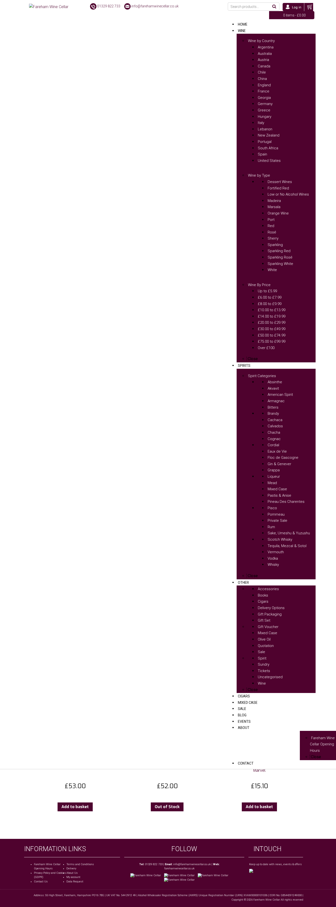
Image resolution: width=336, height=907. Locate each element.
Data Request (74, 881)
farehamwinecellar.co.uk (179, 868)
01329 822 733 (108, 6)
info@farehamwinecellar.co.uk (155, 6)
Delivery (71, 868)
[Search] (274, 6)
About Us (72, 873)
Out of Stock (167, 806)
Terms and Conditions (80, 864)
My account (73, 877)
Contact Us (41, 881)
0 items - (294, 15)
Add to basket (75, 806)
